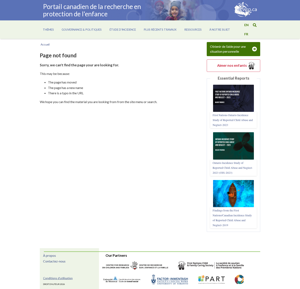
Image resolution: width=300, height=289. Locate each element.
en (246, 25)
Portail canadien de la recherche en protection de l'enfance (92, 10)
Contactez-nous (54, 261)
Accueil (45, 44)
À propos (49, 255)
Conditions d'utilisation (58, 278)
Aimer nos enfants (232, 65)
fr (246, 34)
